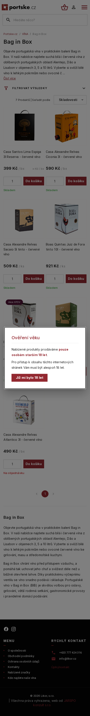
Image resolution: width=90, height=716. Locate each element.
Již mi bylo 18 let (29, 377)
